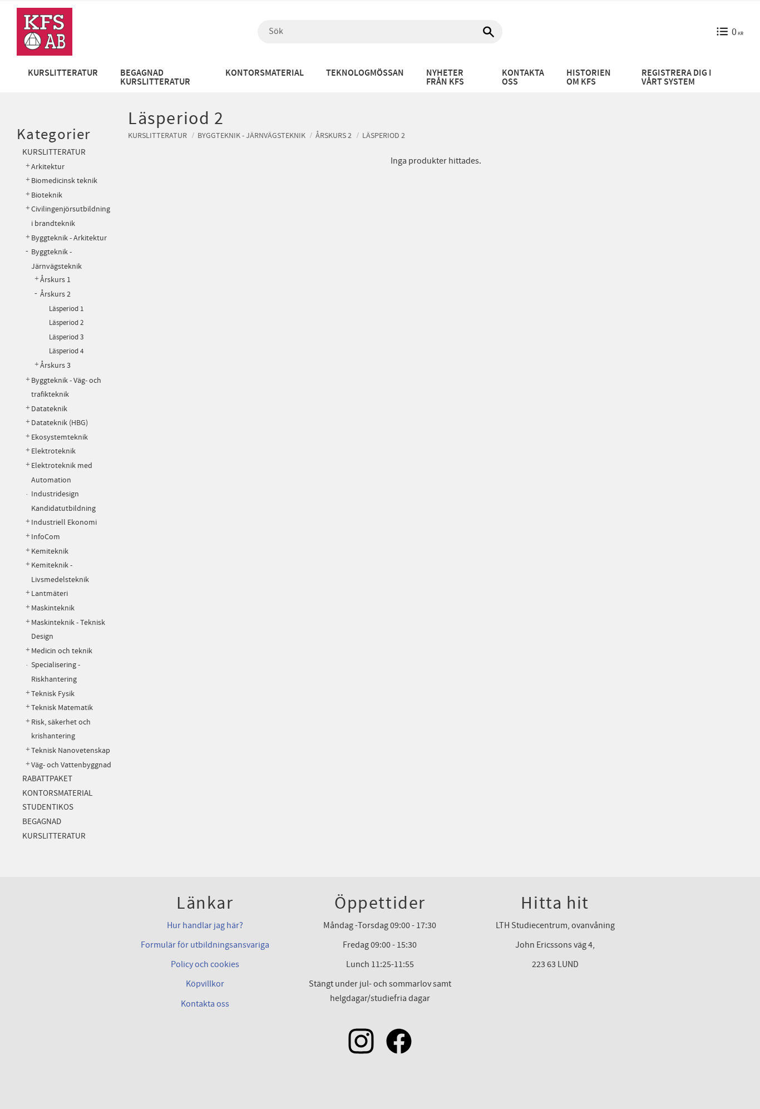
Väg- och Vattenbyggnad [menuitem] (71, 765)
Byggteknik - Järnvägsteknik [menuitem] (56, 259)
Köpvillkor (205, 983)
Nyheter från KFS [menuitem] (445, 77)
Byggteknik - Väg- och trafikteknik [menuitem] (66, 387)
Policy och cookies (205, 964)
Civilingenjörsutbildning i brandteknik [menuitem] (70, 216)
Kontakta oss (205, 1003)
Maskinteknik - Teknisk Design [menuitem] (68, 629)
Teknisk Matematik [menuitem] (62, 707)
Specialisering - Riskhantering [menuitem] (55, 671)
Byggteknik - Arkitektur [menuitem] (69, 238)
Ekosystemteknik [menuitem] (59, 437)
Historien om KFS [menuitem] (588, 77)
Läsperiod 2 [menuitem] (66, 322)
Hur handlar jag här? (205, 925)
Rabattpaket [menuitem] (47, 778)
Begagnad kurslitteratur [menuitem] (155, 77)
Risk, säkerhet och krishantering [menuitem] (61, 729)
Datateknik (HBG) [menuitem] (59, 422)
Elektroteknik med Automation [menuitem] (61, 472)
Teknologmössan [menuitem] (365, 73)
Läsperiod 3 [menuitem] (66, 337)
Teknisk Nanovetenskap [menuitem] (70, 750)
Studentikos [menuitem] (47, 807)
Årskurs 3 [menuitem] (55, 366)
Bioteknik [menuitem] (46, 195)
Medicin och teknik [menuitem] (61, 650)
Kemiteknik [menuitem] (49, 551)
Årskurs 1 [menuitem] (55, 280)
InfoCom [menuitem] (45, 536)
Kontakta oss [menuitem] (523, 77)
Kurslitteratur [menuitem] (63, 73)
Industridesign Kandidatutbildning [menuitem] (63, 501)
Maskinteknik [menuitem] (53, 608)
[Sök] (488, 31)
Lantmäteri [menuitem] (49, 593)
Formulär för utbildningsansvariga (205, 944)
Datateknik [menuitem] (49, 408)
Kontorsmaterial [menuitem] (264, 73)
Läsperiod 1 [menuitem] (66, 308)
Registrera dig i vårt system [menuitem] (676, 77)
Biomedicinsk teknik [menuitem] (64, 180)
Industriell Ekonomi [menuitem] (64, 522)
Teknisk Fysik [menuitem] (53, 693)
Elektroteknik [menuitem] (53, 451)
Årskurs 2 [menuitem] (55, 294)
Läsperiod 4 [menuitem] (66, 351)
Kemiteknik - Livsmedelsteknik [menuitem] (60, 572)
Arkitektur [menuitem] (48, 166)
